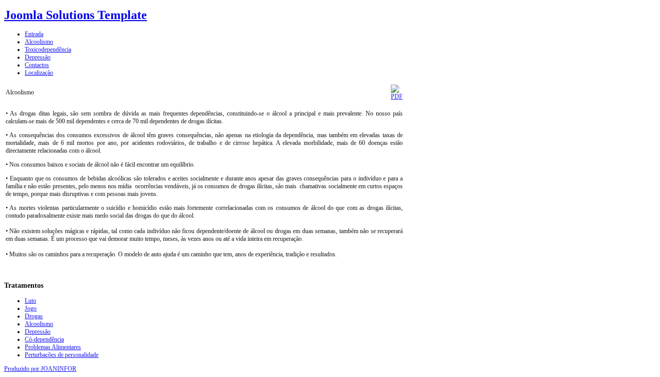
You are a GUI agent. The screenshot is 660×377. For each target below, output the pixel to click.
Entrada (34, 34)
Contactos (37, 65)
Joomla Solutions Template (75, 15)
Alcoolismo (39, 41)
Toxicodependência (48, 49)
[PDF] (397, 96)
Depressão (38, 57)
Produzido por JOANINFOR (40, 368)
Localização (39, 72)
